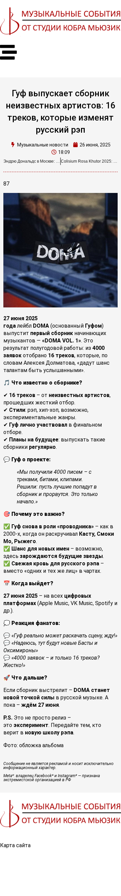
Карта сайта (15, 845)
